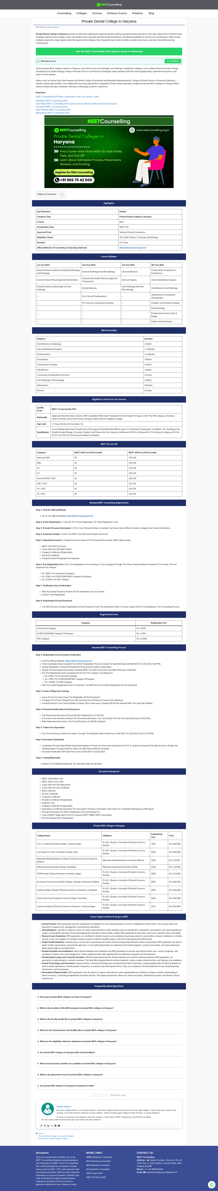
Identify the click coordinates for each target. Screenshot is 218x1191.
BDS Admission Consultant (98, 1161)
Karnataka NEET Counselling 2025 (51, 107)
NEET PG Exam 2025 (96, 1177)
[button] (160, 13)
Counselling (64, 13)
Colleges (81, 13)
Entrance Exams (117, 13)
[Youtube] (59, 1126)
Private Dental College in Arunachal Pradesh (56, 1136)
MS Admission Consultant (97, 1169)
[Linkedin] (48, 1126)
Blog (151, 13)
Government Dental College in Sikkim (53, 1139)
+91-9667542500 (155, 1169)
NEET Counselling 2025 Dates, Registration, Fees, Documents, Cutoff (67, 97)
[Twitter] (52, 1126)
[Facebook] (41, 1126)
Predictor (138, 13)
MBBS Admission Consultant (99, 1157)
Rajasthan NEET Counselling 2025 (51, 101)
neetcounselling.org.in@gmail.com (161, 1172)
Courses (97, 13)
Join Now (174, 61)
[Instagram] (45, 1126)
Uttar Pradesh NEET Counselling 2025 (53, 110)
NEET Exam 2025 (94, 1173)
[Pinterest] (55, 1126)
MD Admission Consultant (98, 1165)
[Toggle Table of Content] (60, 194)
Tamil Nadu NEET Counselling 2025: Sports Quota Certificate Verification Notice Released (76, 104)
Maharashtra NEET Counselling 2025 (53, 113)
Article (41, 1133)
